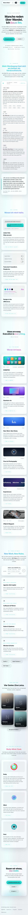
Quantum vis (9, 909)
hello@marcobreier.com (14, 882)
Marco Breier (6, 2)
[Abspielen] (23, 570)
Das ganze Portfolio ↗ (14, 729)
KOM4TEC (3, 909)
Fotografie (15, 909)
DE (15, 2)
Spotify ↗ (5, 661)
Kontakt (22, 2)
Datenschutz (3, 912)
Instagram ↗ (14, 891)
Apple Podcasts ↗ (17, 661)
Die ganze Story (9, 39)
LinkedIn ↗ (20, 39)
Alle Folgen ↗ (6, 665)
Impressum (20, 909)
